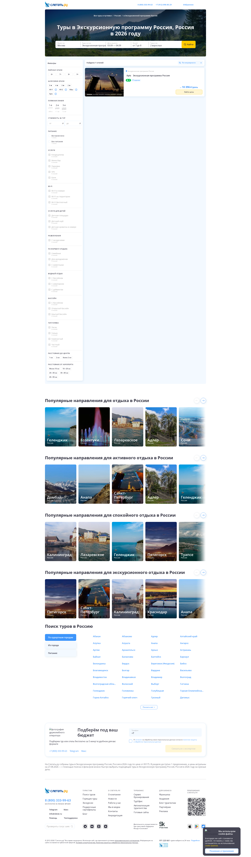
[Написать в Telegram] (176, 5)
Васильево (186, 670)
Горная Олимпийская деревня (192, 690)
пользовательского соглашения (127, 840)
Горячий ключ (129, 697)
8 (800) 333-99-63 (145, 4)
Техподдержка (71, 818)
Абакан (97, 636)
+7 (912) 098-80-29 (164, 4)
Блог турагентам (167, 803)
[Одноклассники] (98, 826)
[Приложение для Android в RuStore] (203, 826)
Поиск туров (89, 794)
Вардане (155, 670)
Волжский (127, 684)
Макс (83, 751)
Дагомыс (185, 697)
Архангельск (128, 650)
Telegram (74, 751)
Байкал (97, 656)
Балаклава (127, 656)
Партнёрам (165, 807)
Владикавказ (129, 677)
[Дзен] (105, 826)
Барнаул (184, 656)
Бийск (183, 663)
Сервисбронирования (141, 795)
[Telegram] (85, 826)
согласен (138, 740)
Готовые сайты (141, 812)
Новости (112, 798)
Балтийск (156, 656)
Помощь (53, 818)
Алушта (126, 643)
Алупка (97, 643)
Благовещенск (100, 670)
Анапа (154, 643)
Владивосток (100, 677)
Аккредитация (115, 815)
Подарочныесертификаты (89, 808)
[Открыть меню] (198, 5)
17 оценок (136, 80)
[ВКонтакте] (92, 826)
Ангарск (184, 643)
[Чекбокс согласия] (130, 741)
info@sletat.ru (55, 814)
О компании (114, 794)
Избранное (188, 4)
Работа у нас (114, 803)
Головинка (127, 690)
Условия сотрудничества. (86, 842)
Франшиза (164, 794)
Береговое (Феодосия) (162, 663)
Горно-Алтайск (101, 697)
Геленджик (99, 690)
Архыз (154, 650)
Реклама (163, 811)
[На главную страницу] (58, 4)
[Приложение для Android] (196, 826)
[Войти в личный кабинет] (204, 5)
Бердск (125, 663)
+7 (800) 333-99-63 (58, 751)
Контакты (113, 811)
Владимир (156, 677)
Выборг (155, 684)
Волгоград (185, 677)
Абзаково (127, 636)
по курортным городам (60, 637)
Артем (96, 650)
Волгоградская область (104, 684)
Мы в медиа (114, 807)
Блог (85, 814)
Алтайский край (188, 636)
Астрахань (185, 650)
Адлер (154, 636)
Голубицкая (157, 690)
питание (52, 653)
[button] (68, 44)
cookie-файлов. (211, 845)
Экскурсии (88, 803)
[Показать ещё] (203, 400)
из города (53, 645)
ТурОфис (138, 801)
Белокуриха (99, 663)
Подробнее (195, 840)
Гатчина (184, 684)
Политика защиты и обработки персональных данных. (117, 842)
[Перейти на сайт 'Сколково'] (163, 826)
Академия (164, 798)
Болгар (125, 670)
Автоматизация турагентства (141, 806)
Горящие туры (90, 798)
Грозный (155, 697)
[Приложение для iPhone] (189, 826)
